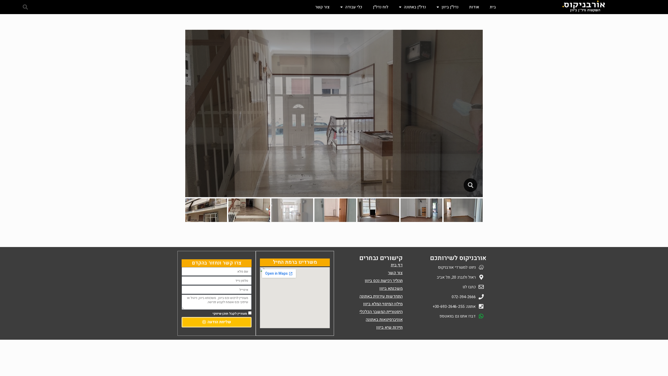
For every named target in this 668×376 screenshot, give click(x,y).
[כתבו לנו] (481, 287)
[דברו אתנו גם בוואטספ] (481, 316)
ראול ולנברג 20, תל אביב (456, 277)
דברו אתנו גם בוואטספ (457, 316)
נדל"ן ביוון (450, 7)
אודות (474, 7)
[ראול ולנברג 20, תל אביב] (481, 277)
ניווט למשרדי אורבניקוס (457, 267)
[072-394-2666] (481, 296)
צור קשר (322, 7)
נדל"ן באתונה (415, 7)
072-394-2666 (464, 297)
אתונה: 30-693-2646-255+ (454, 306)
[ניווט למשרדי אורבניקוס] (481, 267)
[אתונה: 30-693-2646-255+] (481, 306)
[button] (25, 7)
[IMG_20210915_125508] (470, 185)
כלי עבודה (353, 7)
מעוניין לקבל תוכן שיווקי (230, 313)
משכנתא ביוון (391, 288)
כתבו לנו (469, 287)
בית (493, 7)
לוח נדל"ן (380, 7)
